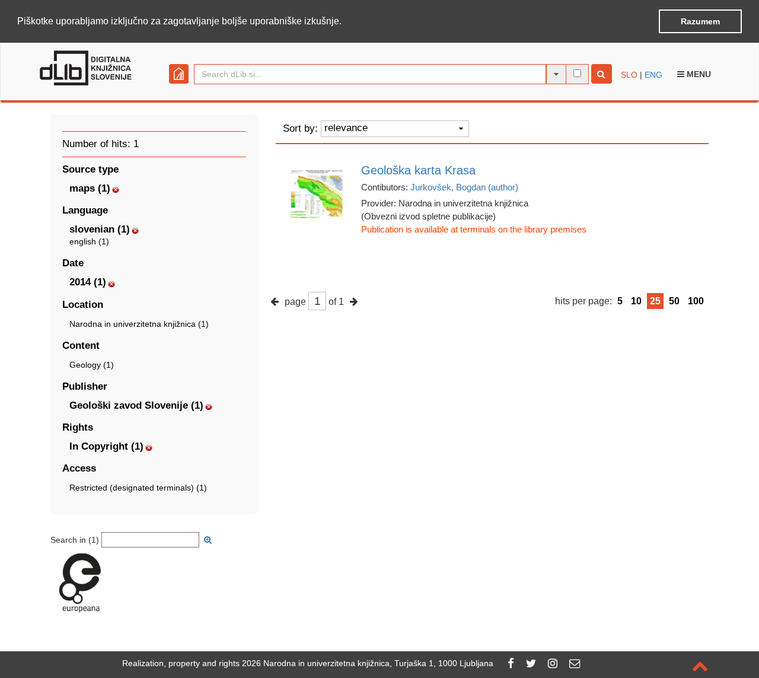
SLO (629, 74)
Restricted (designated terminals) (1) (138, 487)
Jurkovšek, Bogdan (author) (464, 187)
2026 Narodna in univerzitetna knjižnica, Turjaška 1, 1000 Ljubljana (367, 663)
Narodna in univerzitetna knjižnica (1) (139, 324)
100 (696, 301)
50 (674, 301)
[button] (345, 22)
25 (655, 301)
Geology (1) (91, 365)
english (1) (89, 241)
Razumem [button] (700, 21)
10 (636, 301)
